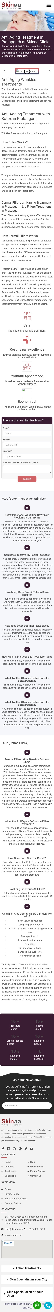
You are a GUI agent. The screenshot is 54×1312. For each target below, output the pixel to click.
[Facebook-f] (2, 1148)
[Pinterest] (20, 1148)
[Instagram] (14, 1148)
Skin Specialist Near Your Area (25, 1293)
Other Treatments (28, 1268)
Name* (6, 428)
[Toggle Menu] (49, 5)
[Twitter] (25, 1148)
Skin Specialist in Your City (28, 1279)
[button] (4, 71)
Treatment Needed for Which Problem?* (20, 462)
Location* (7, 451)
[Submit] (47, 1095)
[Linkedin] (8, 1148)
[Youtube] (31, 1148)
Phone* (6, 439)
